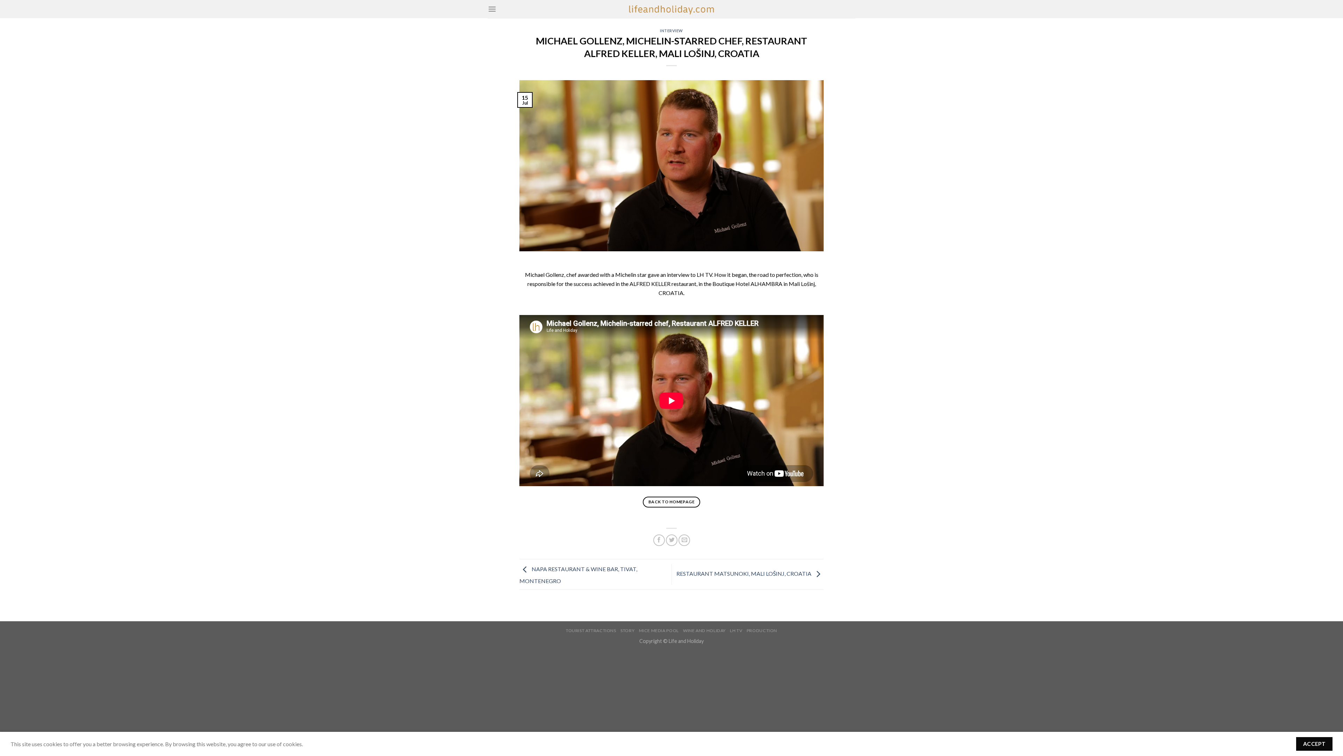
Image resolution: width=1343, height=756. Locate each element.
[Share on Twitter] (671, 540)
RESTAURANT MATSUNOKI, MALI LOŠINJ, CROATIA (744, 573)
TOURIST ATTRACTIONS (591, 630)
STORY (627, 630)
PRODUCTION (762, 630)
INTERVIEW (671, 30)
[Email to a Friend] (684, 540)
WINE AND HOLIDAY (704, 630)
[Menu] (492, 9)
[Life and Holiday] (671, 9)
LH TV (736, 630)
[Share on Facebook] (659, 540)
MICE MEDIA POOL (659, 630)
